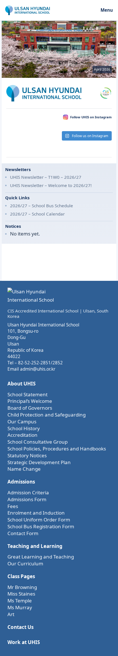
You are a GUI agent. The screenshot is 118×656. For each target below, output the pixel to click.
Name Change (24, 469)
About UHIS (21, 383)
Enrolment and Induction (36, 512)
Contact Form (22, 533)
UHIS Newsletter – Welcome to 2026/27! (51, 185)
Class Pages (21, 576)
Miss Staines (21, 593)
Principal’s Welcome (29, 401)
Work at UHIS (23, 642)
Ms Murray (19, 607)
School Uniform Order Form (38, 519)
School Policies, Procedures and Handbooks (56, 448)
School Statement (27, 394)
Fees (12, 506)
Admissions (21, 481)
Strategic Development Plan (39, 462)
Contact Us (20, 627)
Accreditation (22, 435)
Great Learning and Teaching (40, 556)
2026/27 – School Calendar (37, 214)
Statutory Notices (27, 455)
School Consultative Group (37, 441)
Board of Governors (29, 408)
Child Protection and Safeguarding (46, 414)
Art (10, 614)
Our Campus (21, 421)
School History (23, 428)
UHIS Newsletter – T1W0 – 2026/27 (45, 177)
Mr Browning (22, 587)
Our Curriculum (25, 563)
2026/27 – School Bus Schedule (41, 205)
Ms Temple (19, 600)
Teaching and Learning (34, 546)
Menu (107, 10)
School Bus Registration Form (40, 526)
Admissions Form (26, 499)
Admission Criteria (28, 492)
